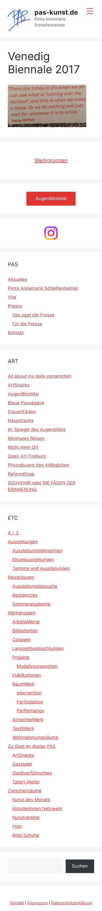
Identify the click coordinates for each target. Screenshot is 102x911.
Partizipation (30, 701)
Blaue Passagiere (26, 402)
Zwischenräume (24, 790)
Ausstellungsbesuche (34, 586)
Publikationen (26, 675)
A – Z (13, 532)
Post (17, 826)
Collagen (21, 639)
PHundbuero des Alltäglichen (38, 465)
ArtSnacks (19, 385)
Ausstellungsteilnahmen (37, 550)
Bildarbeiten (25, 630)
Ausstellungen (23, 541)
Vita (12, 297)
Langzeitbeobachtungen (38, 648)
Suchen (80, 866)
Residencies (25, 595)
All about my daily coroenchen (39, 376)
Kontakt (16, 332)
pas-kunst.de (56, 12)
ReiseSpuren (21, 577)
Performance (30, 710)
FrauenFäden (22, 411)
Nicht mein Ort (23, 447)
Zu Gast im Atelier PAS (31, 746)
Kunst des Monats (31, 799)
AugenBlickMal (23, 394)
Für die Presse (27, 323)
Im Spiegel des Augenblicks (37, 429)
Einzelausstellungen (33, 559)
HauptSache (21, 420)
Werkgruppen (51, 160)
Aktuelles (17, 279)
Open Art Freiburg (27, 456)
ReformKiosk (21, 474)
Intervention (29, 692)
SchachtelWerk (27, 719)
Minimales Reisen (26, 438)
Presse (15, 306)
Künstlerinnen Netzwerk (37, 808)
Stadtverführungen (32, 773)
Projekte (21, 657)
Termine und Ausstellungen (41, 568)
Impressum (37, 902)
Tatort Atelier (26, 781)
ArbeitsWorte (26, 621)
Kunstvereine (25, 817)
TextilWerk (23, 728)
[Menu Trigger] (90, 11)
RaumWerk (23, 684)
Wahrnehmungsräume (35, 737)
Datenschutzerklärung (71, 902)
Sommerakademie (31, 604)
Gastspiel (22, 764)
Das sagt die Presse (33, 315)
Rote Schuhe (25, 835)
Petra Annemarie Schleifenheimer (43, 288)
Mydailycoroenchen (37, 666)
